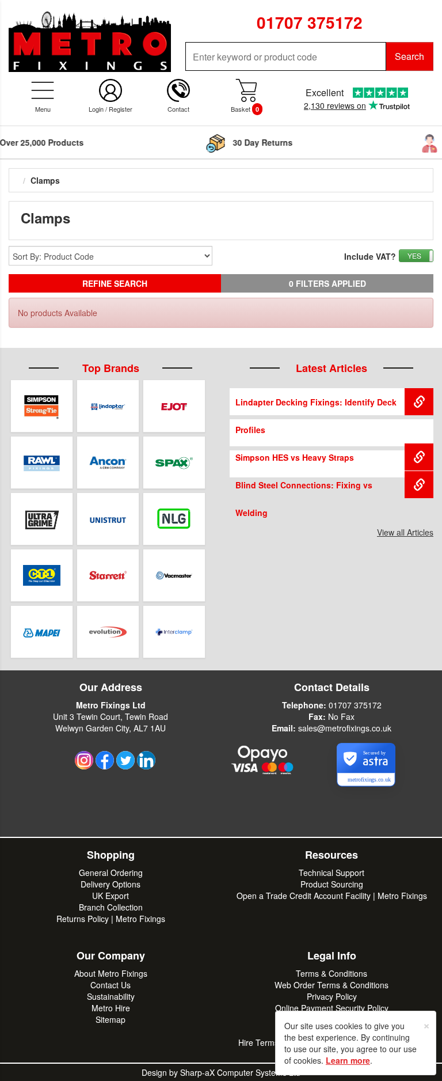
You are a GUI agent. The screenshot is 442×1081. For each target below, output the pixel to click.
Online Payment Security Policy (331, 1008)
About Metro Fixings (110, 973)
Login (96, 108)
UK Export (110, 895)
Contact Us (110, 985)
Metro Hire (111, 1008)
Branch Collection (111, 907)
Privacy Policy (332, 996)
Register (120, 108)
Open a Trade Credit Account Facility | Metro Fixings (332, 895)
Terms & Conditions (331, 973)
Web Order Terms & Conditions (331, 985)
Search (409, 56)
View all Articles (405, 532)
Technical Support (331, 872)
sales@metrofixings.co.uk (344, 728)
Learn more (348, 1060)
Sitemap (110, 1019)
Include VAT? (370, 256)
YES (414, 255)
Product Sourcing (331, 884)
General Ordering (111, 872)
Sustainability (111, 996)
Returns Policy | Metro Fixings (110, 918)
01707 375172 (355, 705)
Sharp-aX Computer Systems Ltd (240, 1072)
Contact (178, 108)
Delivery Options (110, 884)
